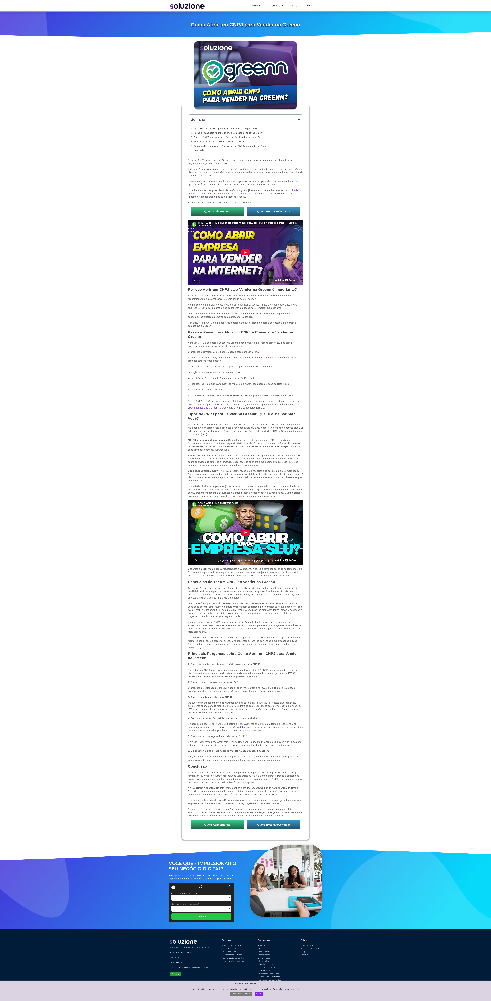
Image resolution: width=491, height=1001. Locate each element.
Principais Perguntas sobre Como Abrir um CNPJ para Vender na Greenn (231, 146)
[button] (299, 119)
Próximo (201, 916)
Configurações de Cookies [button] (241, 993)
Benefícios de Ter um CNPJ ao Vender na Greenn (219, 141)
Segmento (274, 5)
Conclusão (199, 150)
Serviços (253, 5)
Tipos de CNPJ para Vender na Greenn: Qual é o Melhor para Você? (229, 137)
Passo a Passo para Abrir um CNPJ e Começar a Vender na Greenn (228, 133)
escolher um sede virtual (277, 357)
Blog (294, 5)
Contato (310, 5)
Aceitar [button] (258, 993)
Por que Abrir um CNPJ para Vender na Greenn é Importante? (225, 128)
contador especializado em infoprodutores (225, 727)
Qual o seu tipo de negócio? (185, 904)
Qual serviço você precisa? (184, 893)
